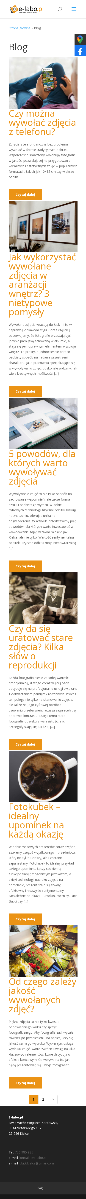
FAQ (40, 1188)
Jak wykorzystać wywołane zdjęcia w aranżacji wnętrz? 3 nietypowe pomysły (42, 284)
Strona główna (20, 28)
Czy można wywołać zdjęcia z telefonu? (42, 122)
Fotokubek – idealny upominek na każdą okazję (36, 820)
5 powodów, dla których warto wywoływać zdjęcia (42, 467)
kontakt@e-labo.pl (32, 1158)
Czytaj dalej (25, 194)
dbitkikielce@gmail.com (36, 1163)
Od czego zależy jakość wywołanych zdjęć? (42, 995)
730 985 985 (24, 1152)
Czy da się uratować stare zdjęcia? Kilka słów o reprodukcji (41, 646)
